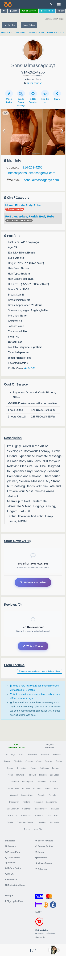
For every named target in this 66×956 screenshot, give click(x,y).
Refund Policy (14, 868)
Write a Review (34, 646)
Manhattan (41, 782)
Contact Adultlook (16, 885)
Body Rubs (52, 32)
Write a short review (35, 582)
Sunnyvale (54, 822)
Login (14, 11)
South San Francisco (26, 822)
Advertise (42, 869)
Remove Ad (12, 879)
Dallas (59, 761)
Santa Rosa (53, 816)
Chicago (29, 761)
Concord (49, 761)
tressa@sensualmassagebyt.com (31, 172)
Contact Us (40, 937)
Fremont (55, 768)
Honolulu (32, 775)
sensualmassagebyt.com (41, 180)
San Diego (27, 809)
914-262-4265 (32, 167)
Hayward (20, 775)
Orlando (41, 795)
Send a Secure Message (21, 102)
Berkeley (57, 754)
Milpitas (53, 782)
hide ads (61, 19)
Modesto (26, 788)
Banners (11, 846)
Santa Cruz (40, 816)
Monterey (37, 788)
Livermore (14, 782)
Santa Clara (26, 816)
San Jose (55, 809)
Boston (7, 761)
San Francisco (41, 809)
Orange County (27, 795)
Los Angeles (27, 782)
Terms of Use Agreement (12, 860)
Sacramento (51, 802)
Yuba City (38, 829)
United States (19, 32)
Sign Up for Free (14, 901)
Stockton (42, 822)
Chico (38, 761)
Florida (32, 32)
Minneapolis (13, 788)
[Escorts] (7, 4)
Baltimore (45, 754)
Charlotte (18, 761)
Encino (33, 768)
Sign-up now (30, 11)
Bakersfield (32, 754)
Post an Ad (47, 11)
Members (42, 858)
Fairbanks (44, 768)
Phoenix (52, 795)
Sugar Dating (29, 25)
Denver (10, 768)
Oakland (14, 795)
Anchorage (10, 754)
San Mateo (12, 816)
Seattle (10, 822)
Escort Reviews (45, 841)
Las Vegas (54, 775)
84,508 (31, 368)
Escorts (11, 841)
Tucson (27, 829)
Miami (41, 32)
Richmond (38, 802)
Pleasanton (14, 802)
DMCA (10, 874)
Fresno (10, 775)
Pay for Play (9, 25)
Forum (41, 852)
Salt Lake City (13, 809)
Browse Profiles (45, 846)
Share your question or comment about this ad (40, 671)
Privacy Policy (14, 852)
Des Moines (21, 768)
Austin (21, 754)
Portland (26, 802)
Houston (43, 775)
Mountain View (51, 788)
